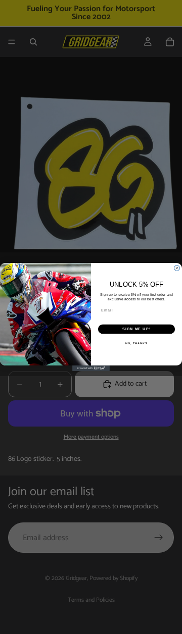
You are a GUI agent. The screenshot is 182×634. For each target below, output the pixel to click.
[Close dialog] (176, 268)
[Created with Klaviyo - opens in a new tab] (91, 368)
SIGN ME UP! (136, 329)
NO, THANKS (136, 343)
